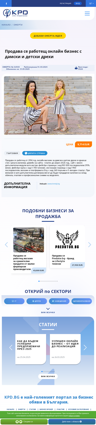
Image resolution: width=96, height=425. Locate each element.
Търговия (12, 153)
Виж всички (48, 376)
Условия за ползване (78, 409)
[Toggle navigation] (87, 13)
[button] (89, 245)
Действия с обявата (71, 421)
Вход (78, 3)
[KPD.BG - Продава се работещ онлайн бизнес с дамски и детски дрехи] (48, 105)
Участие (60, 409)
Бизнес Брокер (46, 409)
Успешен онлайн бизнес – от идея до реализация (65, 343)
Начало (6, 25)
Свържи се (28, 421)
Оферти (18, 25)
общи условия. (74, 416)
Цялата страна (36, 153)
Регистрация (65, 3)
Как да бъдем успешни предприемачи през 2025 (28, 344)
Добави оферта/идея (48, 36)
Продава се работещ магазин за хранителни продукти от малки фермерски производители (23, 262)
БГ (91, 3)
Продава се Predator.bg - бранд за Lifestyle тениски (63, 259)
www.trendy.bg (54, 184)
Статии (32, 409)
